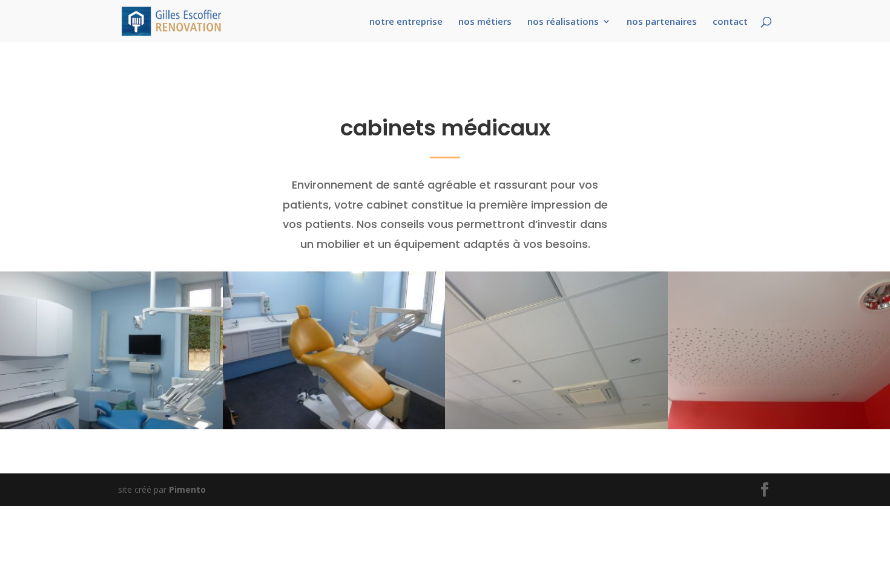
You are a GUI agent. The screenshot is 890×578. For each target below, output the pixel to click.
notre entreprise (406, 22)
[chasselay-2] (334, 426)
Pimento (187, 489)
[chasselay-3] (556, 426)
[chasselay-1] (111, 426)
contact (730, 22)
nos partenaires (662, 22)
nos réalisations (563, 22)
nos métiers (485, 22)
